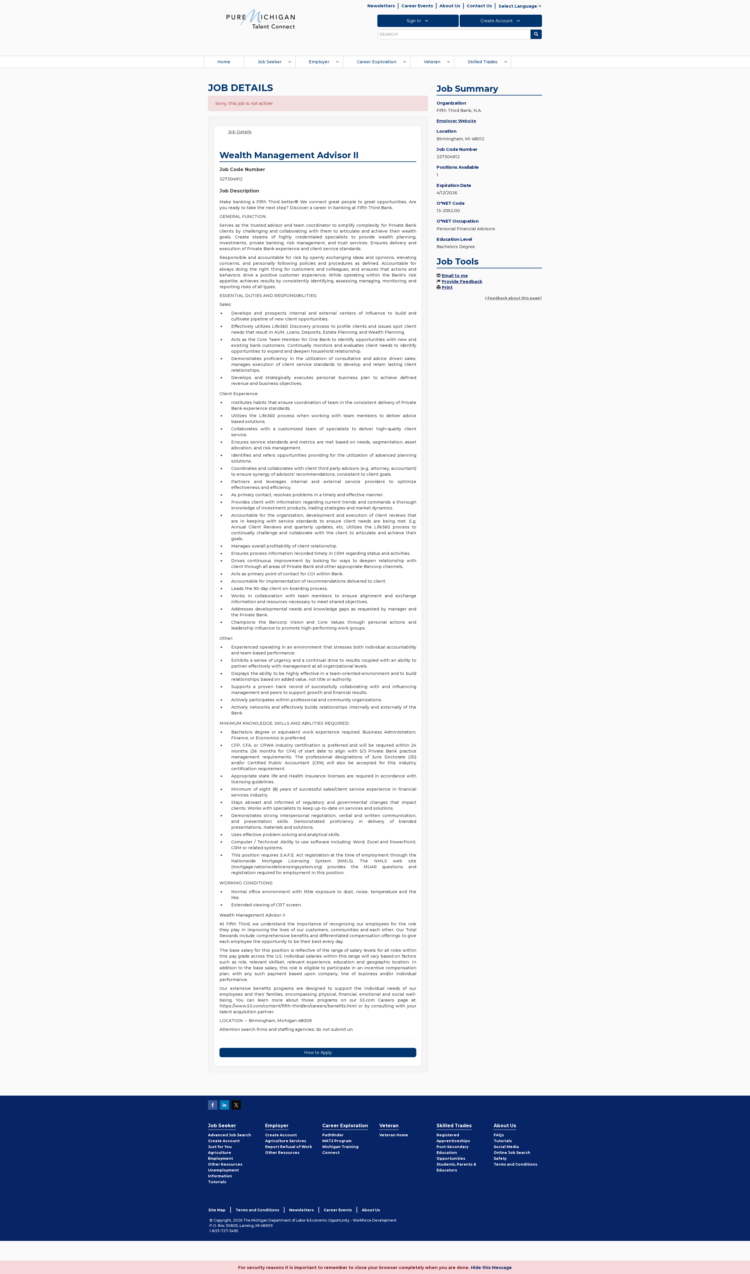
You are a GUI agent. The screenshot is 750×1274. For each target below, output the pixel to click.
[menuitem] (224, 62)
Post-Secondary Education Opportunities (452, 1153)
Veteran (432, 61)
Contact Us (479, 5)
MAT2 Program (337, 1141)
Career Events (417, 5)
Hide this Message (491, 1267)
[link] (261, 18)
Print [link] (447, 287)
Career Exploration (376, 61)
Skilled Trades (482, 61)
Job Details (240, 131)
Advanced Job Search (229, 1135)
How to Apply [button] (318, 1052)
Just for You (220, 1147)
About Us (449, 5)
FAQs (499, 1135)
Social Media (506, 1147)
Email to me (455, 275)
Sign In (414, 20)
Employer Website (456, 120)
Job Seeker (270, 61)
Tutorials (217, 1182)
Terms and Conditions (515, 1164)
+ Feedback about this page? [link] (513, 298)
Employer (319, 61)
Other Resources (225, 1164)
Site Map (217, 1210)
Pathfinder (333, 1135)
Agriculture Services (285, 1141)
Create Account (497, 20)
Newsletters (381, 5)
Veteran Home (393, 1135)
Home (223, 61)
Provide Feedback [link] (462, 281)
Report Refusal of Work (288, 1147)
